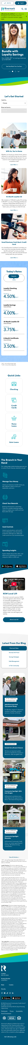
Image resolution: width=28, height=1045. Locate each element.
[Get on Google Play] (6, 999)
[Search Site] (22, 9)
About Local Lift (17, 619)
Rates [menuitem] (2, 985)
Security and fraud (14, 652)
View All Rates (7, 290)
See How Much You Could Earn (14, 66)
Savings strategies (14, 657)
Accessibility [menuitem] (19, 1011)
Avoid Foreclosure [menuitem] (6, 1013)
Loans (14, 280)
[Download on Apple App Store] (16, 999)
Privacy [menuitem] (12, 1011)
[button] (18, 71)
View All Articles (13, 857)
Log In (22, 3)
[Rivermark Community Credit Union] (8, 9)
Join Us (9, 3)
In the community (14, 665)
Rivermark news (14, 648)
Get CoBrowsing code (10, 1036)
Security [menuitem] (3, 989)
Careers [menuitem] (11, 985)
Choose (5, 103)
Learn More (13, 164)
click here (21, 1032)
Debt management (14, 661)
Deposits (13, 276)
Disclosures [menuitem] (4, 1011)
